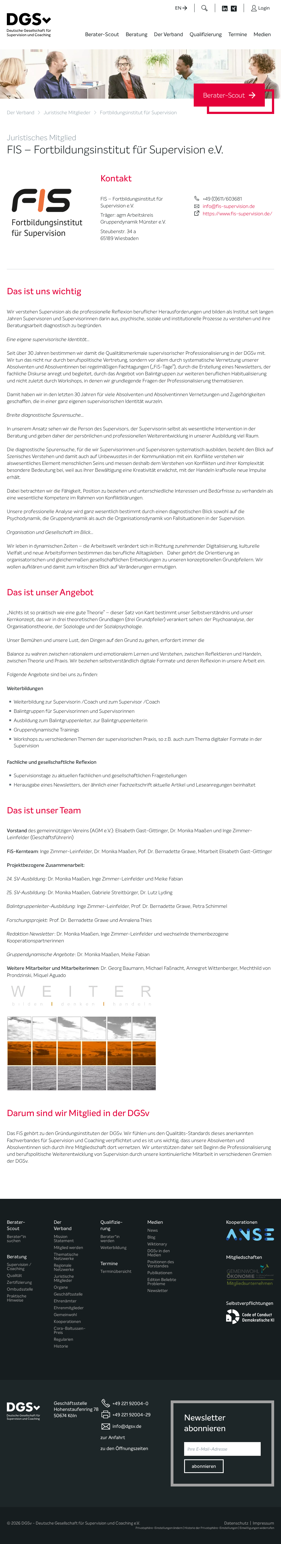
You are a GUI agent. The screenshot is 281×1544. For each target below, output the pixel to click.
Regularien (63, 1339)
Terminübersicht (115, 1271)
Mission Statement (64, 1239)
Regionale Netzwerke (64, 1267)
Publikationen (159, 1273)
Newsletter (157, 1291)
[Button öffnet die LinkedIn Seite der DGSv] (222, 8)
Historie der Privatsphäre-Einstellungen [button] (211, 1528)
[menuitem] (102, 37)
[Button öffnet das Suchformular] (204, 8)
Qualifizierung (206, 34)
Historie (61, 1346)
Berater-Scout (102, 34)
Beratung (136, 34)
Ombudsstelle (20, 1289)
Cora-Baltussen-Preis (70, 1330)
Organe (61, 1287)
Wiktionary (157, 1244)
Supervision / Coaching (19, 1267)
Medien (262, 34)
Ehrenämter (65, 1301)
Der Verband (168, 34)
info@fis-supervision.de (229, 206)
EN (178, 8)
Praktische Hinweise (16, 1298)
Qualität (14, 1276)
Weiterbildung (113, 1248)
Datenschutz (236, 1523)
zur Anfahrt (112, 1437)
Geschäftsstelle (68, 1294)
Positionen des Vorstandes (160, 1264)
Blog (151, 1237)
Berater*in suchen (16, 1239)
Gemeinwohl (65, 1315)
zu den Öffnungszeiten (124, 1448)
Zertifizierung (19, 1282)
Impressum (263, 1523)
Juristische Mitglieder (67, 112)
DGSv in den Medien (158, 1253)
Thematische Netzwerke (66, 1257)
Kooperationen (67, 1322)
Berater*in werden (110, 1239)
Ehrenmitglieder (69, 1308)
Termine (237, 34)
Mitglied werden (68, 1248)
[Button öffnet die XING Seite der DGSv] (237, 8)
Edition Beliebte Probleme (161, 1282)
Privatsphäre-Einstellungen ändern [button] (159, 1528)
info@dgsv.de (127, 1426)
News (152, 1230)
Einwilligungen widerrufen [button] (257, 1528)
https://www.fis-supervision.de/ (237, 213)
